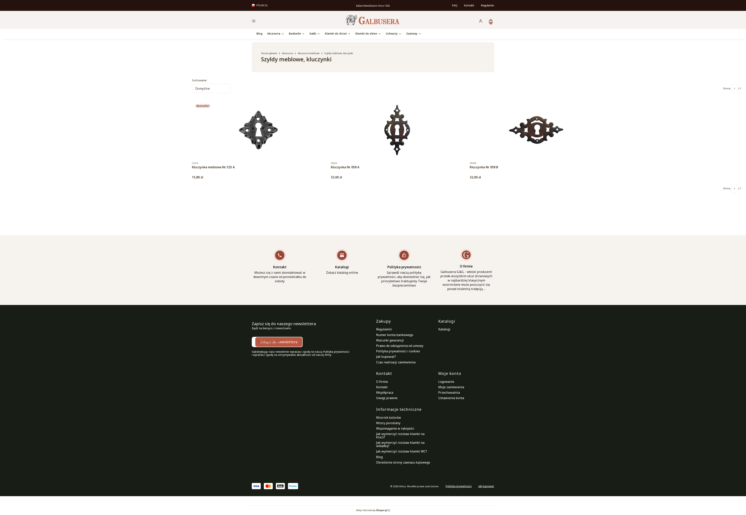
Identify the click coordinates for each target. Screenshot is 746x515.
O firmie (382, 382)
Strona (726, 88)
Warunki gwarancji (390, 340)
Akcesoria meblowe (309, 53)
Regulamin (487, 5)
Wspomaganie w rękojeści (395, 428)
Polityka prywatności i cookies (398, 351)
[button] (280, 21)
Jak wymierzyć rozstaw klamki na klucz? (400, 435)
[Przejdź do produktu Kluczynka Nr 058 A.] (397, 130)
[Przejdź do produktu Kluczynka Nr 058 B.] (536, 130)
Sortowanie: (199, 80)
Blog (379, 457)
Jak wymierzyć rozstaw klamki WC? (401, 451)
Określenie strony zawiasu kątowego (403, 462)
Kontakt (469, 5)
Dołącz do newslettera (278, 342)
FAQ (454, 5)
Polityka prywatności (458, 486)
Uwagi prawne (386, 398)
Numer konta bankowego (394, 335)
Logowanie (446, 382)
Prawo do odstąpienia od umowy (399, 346)
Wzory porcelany (388, 423)
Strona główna (269, 53)
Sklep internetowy (372, 510)
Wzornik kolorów (388, 417)
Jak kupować (486, 486)
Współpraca (384, 392)
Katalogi (444, 329)
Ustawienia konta (451, 398)
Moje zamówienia (451, 387)
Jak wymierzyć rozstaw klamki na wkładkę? (400, 444)
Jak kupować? (386, 356)
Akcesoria (287, 53)
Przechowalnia (449, 392)
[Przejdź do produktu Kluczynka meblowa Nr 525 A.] (258, 130)
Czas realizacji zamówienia (396, 362)
